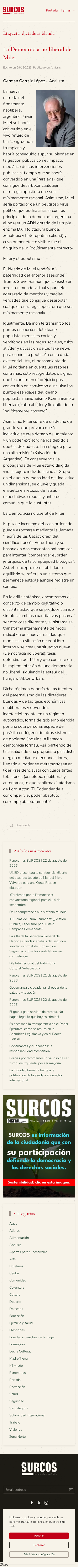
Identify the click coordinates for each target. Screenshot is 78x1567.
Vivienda (15, 1429)
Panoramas (17, 1372)
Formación (17, 1344)
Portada (52, 10)
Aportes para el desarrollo (28, 1252)
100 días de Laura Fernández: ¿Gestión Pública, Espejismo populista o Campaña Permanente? (37, 924)
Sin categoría (18, 1408)
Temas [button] (66, 10)
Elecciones (17, 1330)
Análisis (56, 68)
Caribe (14, 1273)
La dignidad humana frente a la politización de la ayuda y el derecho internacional (35, 1075)
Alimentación (19, 1238)
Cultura (14, 1294)
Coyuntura (16, 1287)
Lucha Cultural (20, 1351)
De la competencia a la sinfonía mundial (38, 912)
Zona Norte (17, 1436)
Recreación (17, 1387)
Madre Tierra (18, 1358)
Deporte (15, 1301)
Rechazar (39, 1545)
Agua (13, 1223)
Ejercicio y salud (21, 1323)
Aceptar (39, 1536)
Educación (16, 1316)
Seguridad (16, 1401)
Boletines (16, 1266)
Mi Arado (16, 1365)
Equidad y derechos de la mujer (32, 1337)
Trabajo (14, 1422)
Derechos (16, 1309)
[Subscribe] (71, 1489)
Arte (12, 1259)
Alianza (14, 1230)
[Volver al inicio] (13, 10)
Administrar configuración (39, 1554)
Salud (13, 1394)
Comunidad (17, 1280)
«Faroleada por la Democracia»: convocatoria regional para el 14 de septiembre (34, 900)
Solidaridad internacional (27, 1415)
